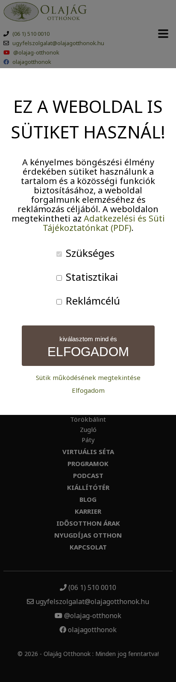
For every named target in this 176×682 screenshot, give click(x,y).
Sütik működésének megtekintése (88, 377)
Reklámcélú (91, 301)
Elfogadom (88, 390)
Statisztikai (90, 277)
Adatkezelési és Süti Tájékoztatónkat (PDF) (104, 223)
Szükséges (88, 253)
